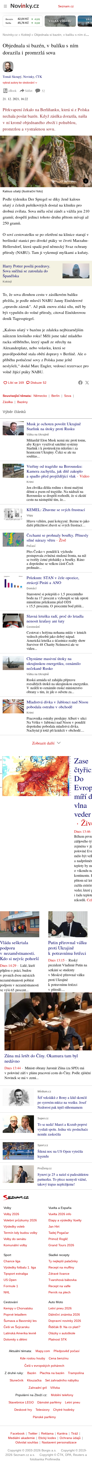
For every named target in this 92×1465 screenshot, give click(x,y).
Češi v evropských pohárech (44, 1365)
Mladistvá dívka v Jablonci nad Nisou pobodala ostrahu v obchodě (57, 704)
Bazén (31, 1373)
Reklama (47, 1433)
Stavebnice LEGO (21, 1402)
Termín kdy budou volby (20, 1232)
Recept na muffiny (61, 1267)
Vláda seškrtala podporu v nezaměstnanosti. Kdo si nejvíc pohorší (19, 950)
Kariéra (62, 1433)
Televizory (43, 1409)
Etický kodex (47, 1438)
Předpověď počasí (66, 1351)
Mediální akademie (21, 1438)
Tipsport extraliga (16, 1273)
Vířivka (55, 1387)
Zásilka (8, 402)
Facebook (17, 1433)
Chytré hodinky (63, 1409)
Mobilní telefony (62, 1395)
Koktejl (7, 281)
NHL (7, 1292)
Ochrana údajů (70, 1438)
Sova (67, 395)
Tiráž (74, 1433)
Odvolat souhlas (26, 1442)
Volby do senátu (15, 1239)
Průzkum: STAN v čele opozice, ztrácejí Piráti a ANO (53, 580)
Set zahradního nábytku (62, 1380)
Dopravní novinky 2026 (64, 1321)
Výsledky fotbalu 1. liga (20, 1267)
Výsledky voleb (14, 1226)
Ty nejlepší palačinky (63, 1261)
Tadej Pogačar (58, 1232)
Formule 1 (11, 1286)
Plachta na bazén (52, 1373)
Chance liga (12, 1261)
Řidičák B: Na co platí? (64, 1327)
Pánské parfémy (44, 1417)
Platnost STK (57, 1339)
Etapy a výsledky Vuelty (65, 1220)
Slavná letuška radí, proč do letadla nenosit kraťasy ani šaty (55, 618)
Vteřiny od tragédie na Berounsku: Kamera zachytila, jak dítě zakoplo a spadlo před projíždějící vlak (55, 471)
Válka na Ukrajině (38, 434)
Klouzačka (34, 1380)
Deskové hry (23, 1409)
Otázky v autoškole (61, 1333)
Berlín (55, 395)
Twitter (33, 1433)
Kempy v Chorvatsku (18, 1308)
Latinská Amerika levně (20, 1333)
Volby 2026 (11, 1214)
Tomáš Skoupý (12, 76)
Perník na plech (59, 1292)
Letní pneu (72, 1402)
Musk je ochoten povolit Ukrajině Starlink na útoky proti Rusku (54, 426)
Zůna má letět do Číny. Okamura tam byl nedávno (41, 1058)
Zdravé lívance (58, 1273)
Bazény (22, 402)
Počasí (31, 546)
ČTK (39, 76)
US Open (10, 1280)
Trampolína (76, 1373)
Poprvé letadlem (15, 1314)
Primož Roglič (58, 1239)
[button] (46, 161)
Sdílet (28, 90)
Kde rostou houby (32, 1358)
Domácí (31, 588)
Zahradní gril (38, 1387)
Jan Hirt (53, 1226)
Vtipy (30, 515)
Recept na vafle (59, 1286)
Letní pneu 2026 (60, 1308)
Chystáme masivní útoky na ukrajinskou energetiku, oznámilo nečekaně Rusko (54, 663)
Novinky (28, 76)
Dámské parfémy (49, 1402)
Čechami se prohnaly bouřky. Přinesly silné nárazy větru (57, 537)
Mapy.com (43, 1351)
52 (43, 91)
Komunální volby (15, 1245)
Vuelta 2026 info (59, 1214)
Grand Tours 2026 (61, 1245)
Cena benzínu (59, 1358)
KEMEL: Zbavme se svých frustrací (56, 509)
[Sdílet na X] (87, 382)
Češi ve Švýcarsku (16, 1327)
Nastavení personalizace (59, 1442)
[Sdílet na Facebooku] (80, 382)
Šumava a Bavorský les (20, 1321)
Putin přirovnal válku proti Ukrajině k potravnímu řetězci (67, 947)
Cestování (33, 626)
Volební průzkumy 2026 (20, 1220)
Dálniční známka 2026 (64, 1314)
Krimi (30, 482)
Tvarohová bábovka (62, 1280)
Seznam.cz (66, 6)
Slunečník (16, 1380)
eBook (12, 90)
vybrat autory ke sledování (18, 82)
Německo (40, 395)
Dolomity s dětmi (15, 1339)
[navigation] (5, 6)
